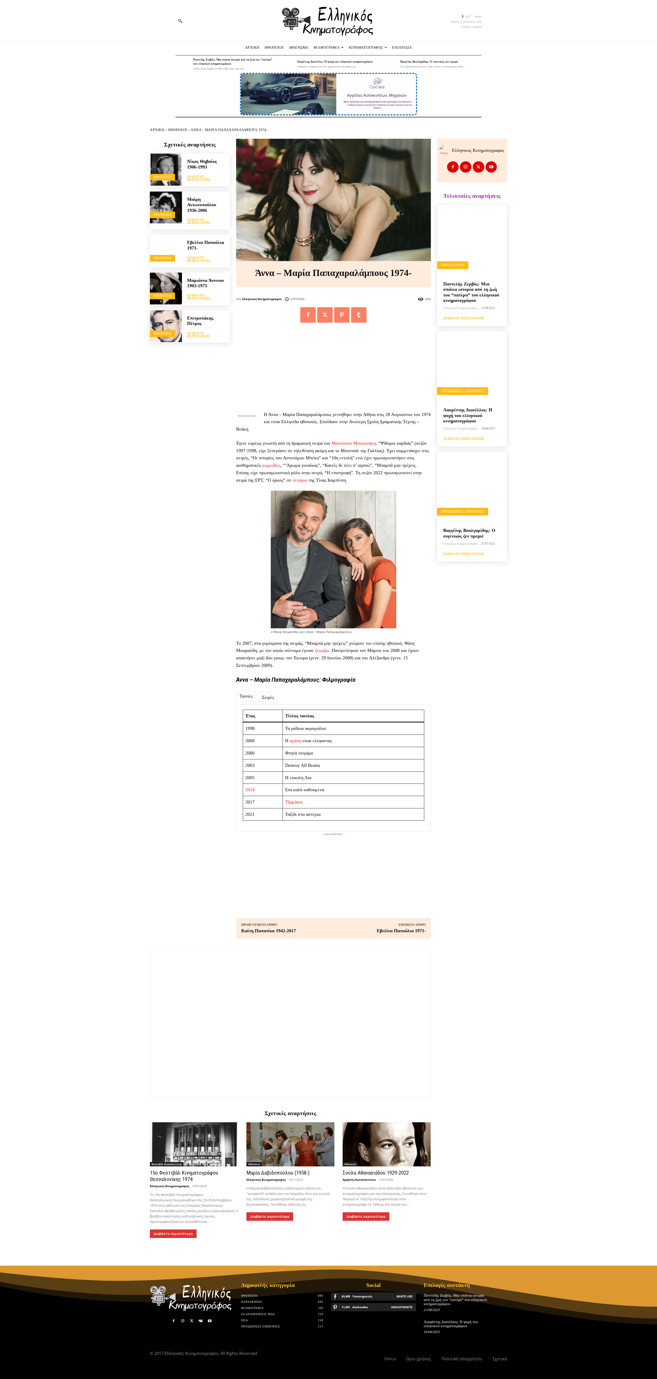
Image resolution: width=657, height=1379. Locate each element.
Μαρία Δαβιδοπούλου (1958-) (278, 1173)
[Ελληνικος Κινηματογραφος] (445, 150)
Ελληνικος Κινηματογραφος (262, 299)
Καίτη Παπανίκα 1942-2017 (268, 930)
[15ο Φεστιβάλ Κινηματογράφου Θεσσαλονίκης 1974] (194, 1144)
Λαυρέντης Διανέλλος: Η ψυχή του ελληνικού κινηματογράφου (335, 61)
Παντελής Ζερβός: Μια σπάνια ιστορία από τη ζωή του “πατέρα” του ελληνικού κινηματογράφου (455, 1299)
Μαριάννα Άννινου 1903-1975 (205, 283)
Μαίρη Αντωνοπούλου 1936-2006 (201, 205)
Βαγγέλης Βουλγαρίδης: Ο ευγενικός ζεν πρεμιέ (429, 61)
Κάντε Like (404, 1296)
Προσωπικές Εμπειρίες (462, 391)
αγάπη (295, 740)
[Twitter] (325, 315)
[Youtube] (491, 167)
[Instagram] (465, 167)
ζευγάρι (322, 650)
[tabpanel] (333, 768)
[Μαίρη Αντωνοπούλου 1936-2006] (166, 208)
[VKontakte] (200, 1321)
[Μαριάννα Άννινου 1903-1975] (166, 289)
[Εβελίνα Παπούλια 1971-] (166, 251)
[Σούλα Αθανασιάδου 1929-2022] (387, 1144)
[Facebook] (308, 315)
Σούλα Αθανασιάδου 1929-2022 (376, 1173)
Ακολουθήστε (401, 1307)
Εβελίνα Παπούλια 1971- (401, 930)
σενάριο (300, 480)
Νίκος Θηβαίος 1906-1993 (202, 164)
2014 (250, 789)
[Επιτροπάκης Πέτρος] (166, 326)
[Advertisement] (333, 369)
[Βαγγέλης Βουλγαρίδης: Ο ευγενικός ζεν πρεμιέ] (390, 64)
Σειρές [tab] (268, 697)
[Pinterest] (342, 315)
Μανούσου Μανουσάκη (354, 443)
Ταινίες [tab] (246, 696)
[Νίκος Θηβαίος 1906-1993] (166, 170)
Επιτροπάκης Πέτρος (200, 320)
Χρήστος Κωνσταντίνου (359, 1180)
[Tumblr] (358, 315)
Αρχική (157, 130)
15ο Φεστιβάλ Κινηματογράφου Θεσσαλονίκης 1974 (184, 1176)
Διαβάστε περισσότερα (198, 178)
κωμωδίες (271, 465)
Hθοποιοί (177, 130)
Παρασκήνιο (452, 265)
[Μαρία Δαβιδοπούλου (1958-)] (290, 1144)
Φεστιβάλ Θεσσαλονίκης (166, 1164)
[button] (180, 20)
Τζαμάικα (294, 802)
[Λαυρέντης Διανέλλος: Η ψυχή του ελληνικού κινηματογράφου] (286, 64)
